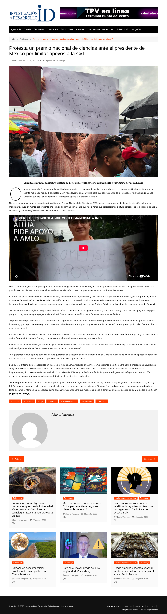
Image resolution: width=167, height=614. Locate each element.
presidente (87, 401)
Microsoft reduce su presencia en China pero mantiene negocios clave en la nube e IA (82, 506)
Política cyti (60, 61)
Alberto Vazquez (18, 61)
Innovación (52, 29)
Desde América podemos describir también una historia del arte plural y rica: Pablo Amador (134, 571)
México (53, 401)
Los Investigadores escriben (101, 29)
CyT (41, 401)
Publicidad (139, 606)
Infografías (136, 29)
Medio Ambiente (76, 29)
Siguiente (148, 459)
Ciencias (29, 401)
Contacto (151, 606)
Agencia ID (15, 29)
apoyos (16, 401)
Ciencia (27, 29)
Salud (63, 29)
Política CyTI (123, 29)
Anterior (18, 459)
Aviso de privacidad (149, 610)
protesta (102, 401)
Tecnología (39, 29)
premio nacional (69, 401)
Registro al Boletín (130, 610)
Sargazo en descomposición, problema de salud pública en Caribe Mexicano (29, 571)
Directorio (128, 606)
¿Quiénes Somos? (113, 606)
